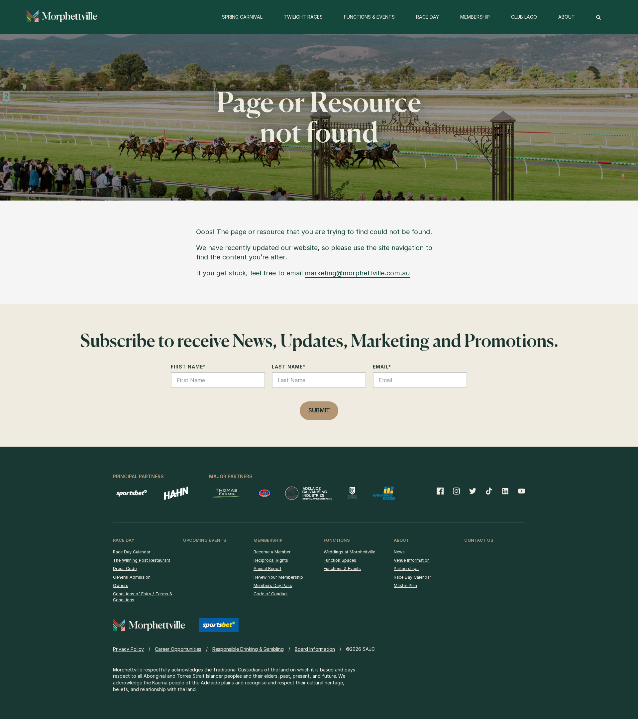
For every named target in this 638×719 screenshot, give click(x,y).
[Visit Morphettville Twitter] (473, 491)
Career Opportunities (178, 649)
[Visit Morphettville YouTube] (519, 491)
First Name (188, 366)
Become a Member (272, 551)
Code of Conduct (271, 593)
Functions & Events (342, 568)
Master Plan (405, 585)
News (399, 551)
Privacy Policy (128, 649)
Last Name (288, 366)
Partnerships (406, 568)
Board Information (315, 649)
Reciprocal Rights (271, 560)
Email (382, 366)
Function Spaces (340, 560)
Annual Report (267, 568)
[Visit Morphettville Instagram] (456, 491)
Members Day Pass (273, 585)
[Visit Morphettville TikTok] (489, 491)
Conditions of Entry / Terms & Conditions (142, 596)
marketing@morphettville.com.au (357, 273)
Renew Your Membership (278, 577)
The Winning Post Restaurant (141, 560)
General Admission (132, 577)
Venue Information (412, 560)
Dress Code (125, 568)
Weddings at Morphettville (349, 551)
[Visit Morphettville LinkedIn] (505, 491)
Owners (120, 585)
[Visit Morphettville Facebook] (442, 491)
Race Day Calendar (132, 551)
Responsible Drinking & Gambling (248, 649)
